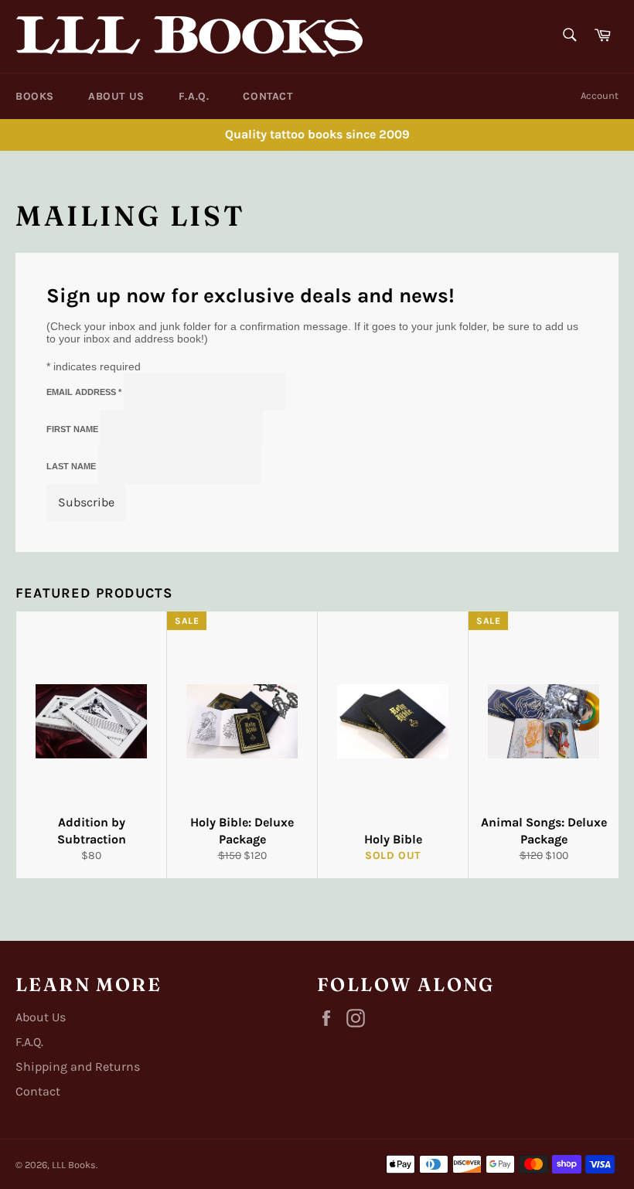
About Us (116, 96)
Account (600, 95)
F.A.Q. (194, 96)
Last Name (72, 466)
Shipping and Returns (77, 1066)
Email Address (83, 392)
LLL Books (74, 1164)
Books (34, 96)
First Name (73, 429)
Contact (267, 96)
